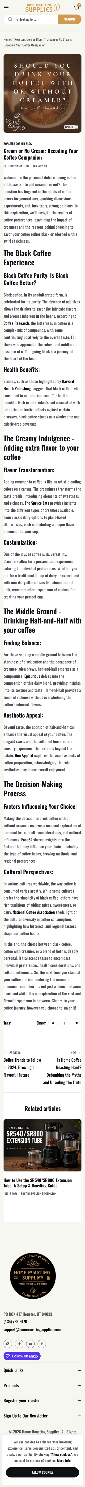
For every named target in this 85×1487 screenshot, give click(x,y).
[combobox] (42, 19)
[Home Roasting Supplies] (43, 8)
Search (69, 18)
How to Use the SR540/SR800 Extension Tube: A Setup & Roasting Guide (38, 1183)
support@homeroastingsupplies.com (32, 1329)
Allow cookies (42, 1472)
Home (7, 39)
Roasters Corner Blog (28, 39)
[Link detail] (8, 1343)
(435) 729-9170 (15, 1321)
